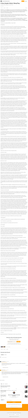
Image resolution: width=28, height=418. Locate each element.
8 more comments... (2, 380)
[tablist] (4, 354)
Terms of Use (17, 343)
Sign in (26, 1)
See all (2, 399)
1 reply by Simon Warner (5, 367)
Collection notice (19, 412)
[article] (14, 387)
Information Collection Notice (14, 404)
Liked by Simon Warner (4, 362)
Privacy (14, 412)
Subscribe (23, 1)
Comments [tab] (2, 354)
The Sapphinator (4, 361)
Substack (10, 416)
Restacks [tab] (5, 354)
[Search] (26, 384)
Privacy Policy (19, 404)
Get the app (17, 414)
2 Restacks (9, 346)
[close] (21, 391)
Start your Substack (12, 414)
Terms (16, 412)
